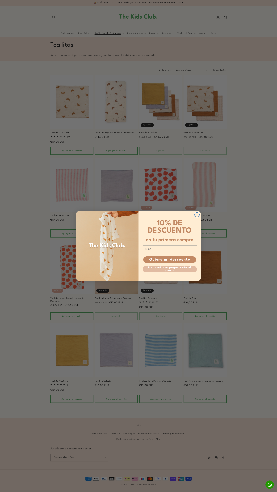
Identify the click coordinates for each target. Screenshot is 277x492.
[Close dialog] (197, 214)
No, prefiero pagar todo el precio (169, 269)
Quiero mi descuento (169, 259)
